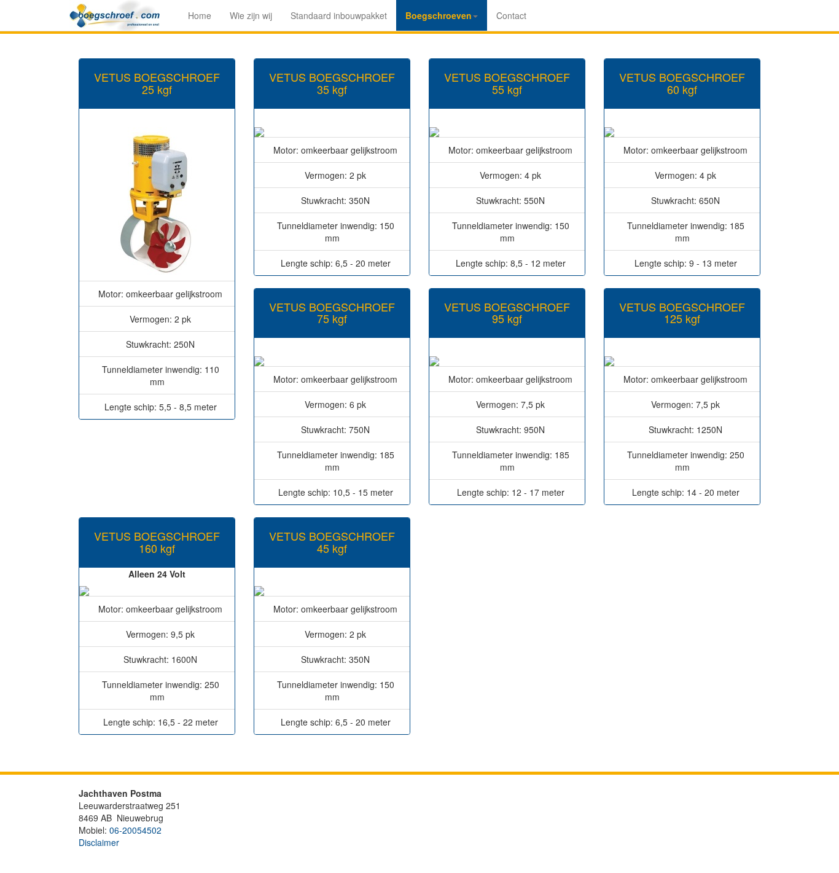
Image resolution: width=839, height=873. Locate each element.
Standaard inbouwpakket (339, 15)
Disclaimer (99, 842)
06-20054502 (135, 830)
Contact (511, 15)
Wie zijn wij (251, 15)
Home (199, 15)
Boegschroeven (438, 15)
